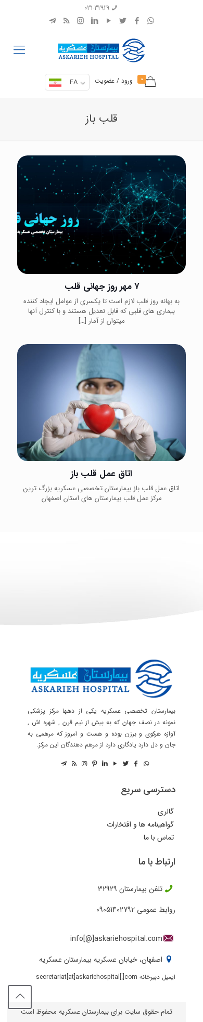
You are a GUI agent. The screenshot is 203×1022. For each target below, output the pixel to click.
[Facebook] (136, 21)
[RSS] (66, 21)
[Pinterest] (93, 764)
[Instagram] (80, 21)
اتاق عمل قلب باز (101, 474)
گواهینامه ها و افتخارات (140, 824)
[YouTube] (108, 21)
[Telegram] (52, 21)
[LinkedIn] (94, 21)
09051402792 (115, 909)
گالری (166, 811)
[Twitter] (122, 21)
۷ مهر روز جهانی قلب (102, 287)
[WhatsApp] (150, 21)
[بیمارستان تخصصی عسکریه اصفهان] (101, 48)
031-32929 (96, 8)
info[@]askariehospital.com (116, 939)
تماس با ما (159, 837)
